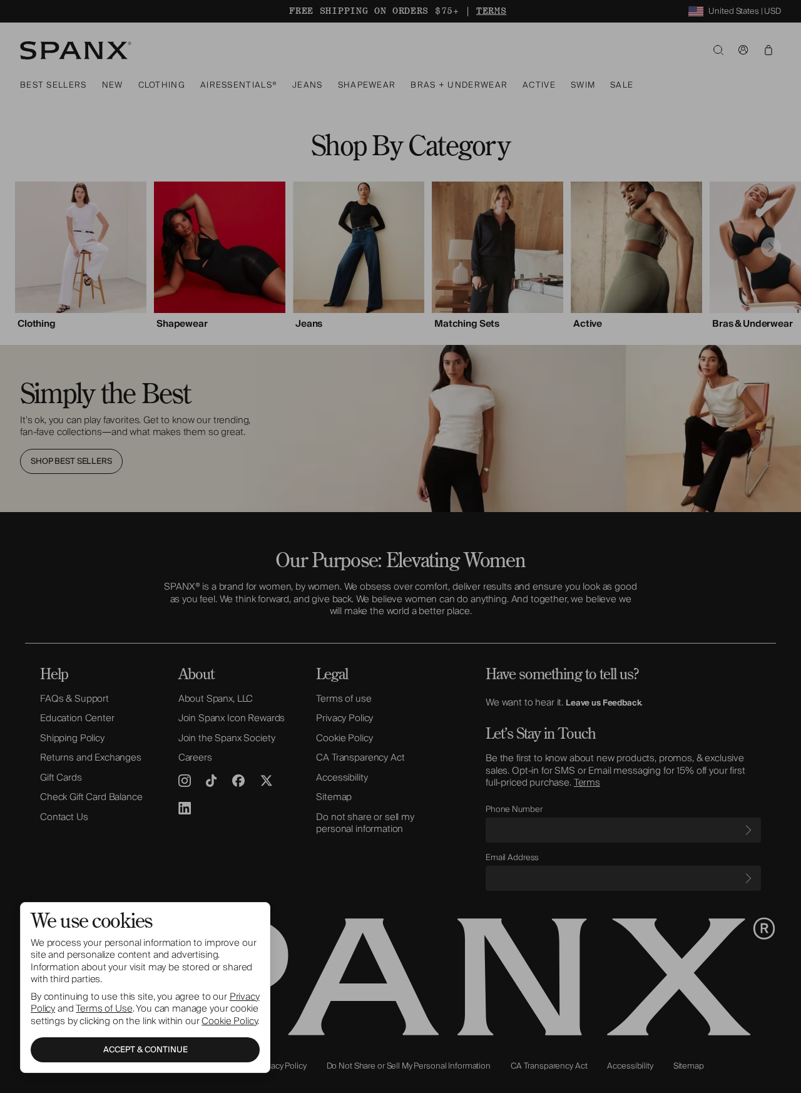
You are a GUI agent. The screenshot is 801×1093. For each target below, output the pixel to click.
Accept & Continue (145, 1050)
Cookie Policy (229, 1021)
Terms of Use (104, 1008)
